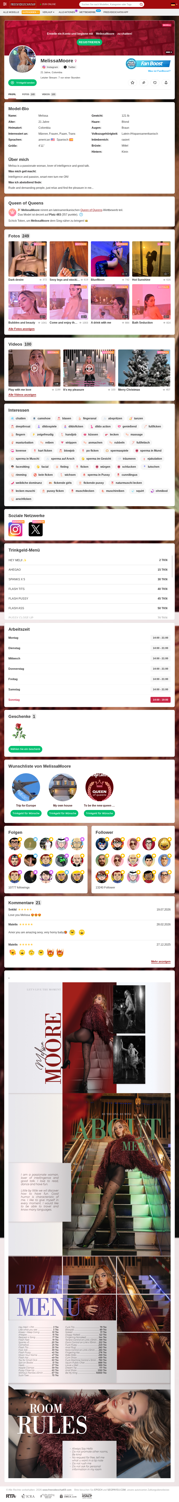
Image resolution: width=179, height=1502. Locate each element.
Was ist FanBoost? (159, 71)
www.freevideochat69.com (56, 1489)
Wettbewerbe (87, 12)
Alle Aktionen (67, 12)
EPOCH (98, 1490)
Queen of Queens (91, 210)
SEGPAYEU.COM (116, 1490)
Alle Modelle (11, 12)
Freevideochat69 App (115, 12)
